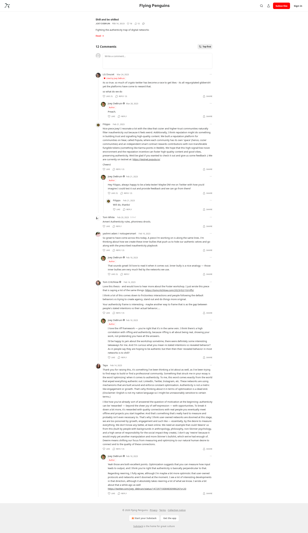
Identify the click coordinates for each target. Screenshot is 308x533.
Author (112, 107)
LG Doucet (108, 74)
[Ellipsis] (210, 74)
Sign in (298, 5)
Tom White (109, 217)
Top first (207, 46)
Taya (105, 365)
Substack (138, 526)
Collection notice (177, 510)
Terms (162, 510)
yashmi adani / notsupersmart (119, 233)
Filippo (106, 124)
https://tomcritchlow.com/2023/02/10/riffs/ (169, 290)
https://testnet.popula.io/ (146, 159)
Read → (100, 35)
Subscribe (281, 5)
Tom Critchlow (111, 282)
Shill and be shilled (107, 19)
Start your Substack (146, 518)
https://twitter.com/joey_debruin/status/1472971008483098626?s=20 (147, 488)
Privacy (153, 510)
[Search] (261, 6)
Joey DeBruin (103, 23)
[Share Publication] (268, 6)
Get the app (169, 518)
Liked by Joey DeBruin (115, 78)
